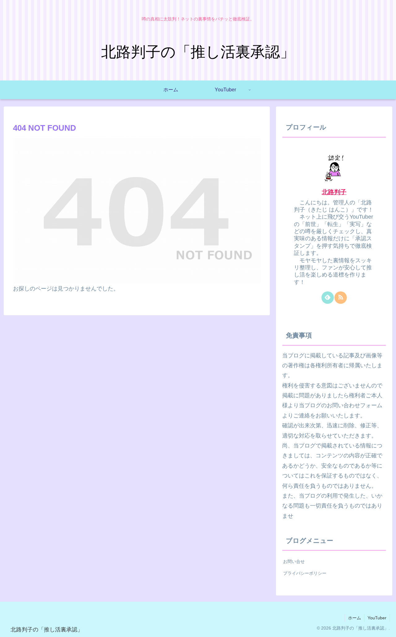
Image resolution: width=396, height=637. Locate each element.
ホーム (354, 617)
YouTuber (377, 617)
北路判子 (334, 192)
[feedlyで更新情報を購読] (327, 297)
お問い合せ (294, 561)
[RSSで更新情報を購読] (340, 297)
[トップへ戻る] (387, 628)
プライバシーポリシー (304, 573)
